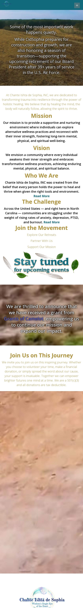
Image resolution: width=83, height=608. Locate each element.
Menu (77, 5)
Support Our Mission (41, 247)
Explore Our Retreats (41, 235)
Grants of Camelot (23, 319)
